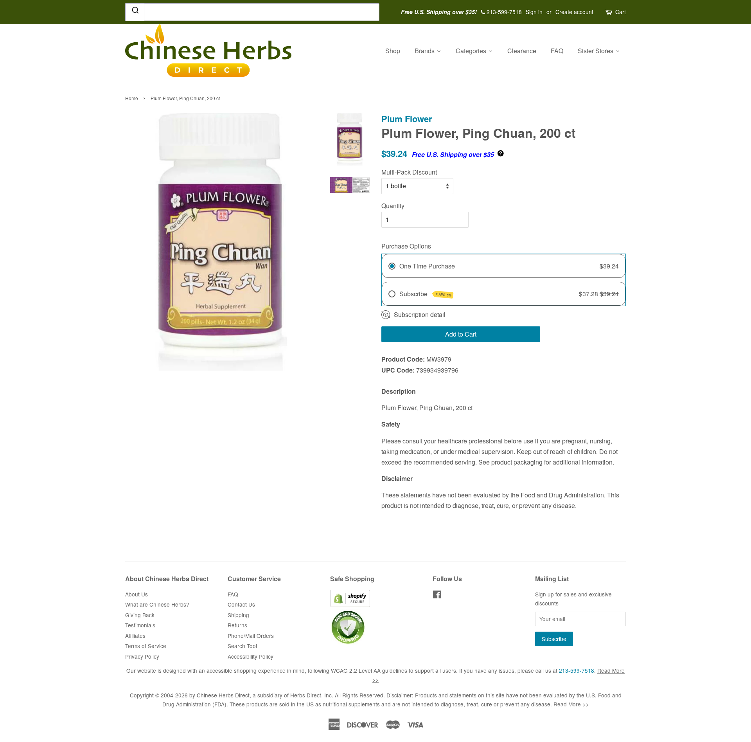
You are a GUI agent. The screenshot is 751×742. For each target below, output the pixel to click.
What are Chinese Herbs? (157, 604)
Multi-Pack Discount (409, 171)
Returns (237, 625)
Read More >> (571, 704)
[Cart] (609, 11)
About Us (136, 594)
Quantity (392, 205)
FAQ (233, 594)
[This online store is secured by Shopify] (350, 605)
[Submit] (135, 11)
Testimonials (140, 625)
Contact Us (241, 604)
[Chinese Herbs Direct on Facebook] (437, 596)
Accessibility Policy (250, 656)
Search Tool (242, 646)
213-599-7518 (576, 670)
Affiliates (135, 635)
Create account (574, 12)
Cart (620, 12)
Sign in (534, 12)
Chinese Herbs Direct (223, 695)
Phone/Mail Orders (251, 635)
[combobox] (252, 12)
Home (131, 98)
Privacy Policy (142, 656)
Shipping (238, 615)
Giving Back (140, 615)
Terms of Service (145, 646)
